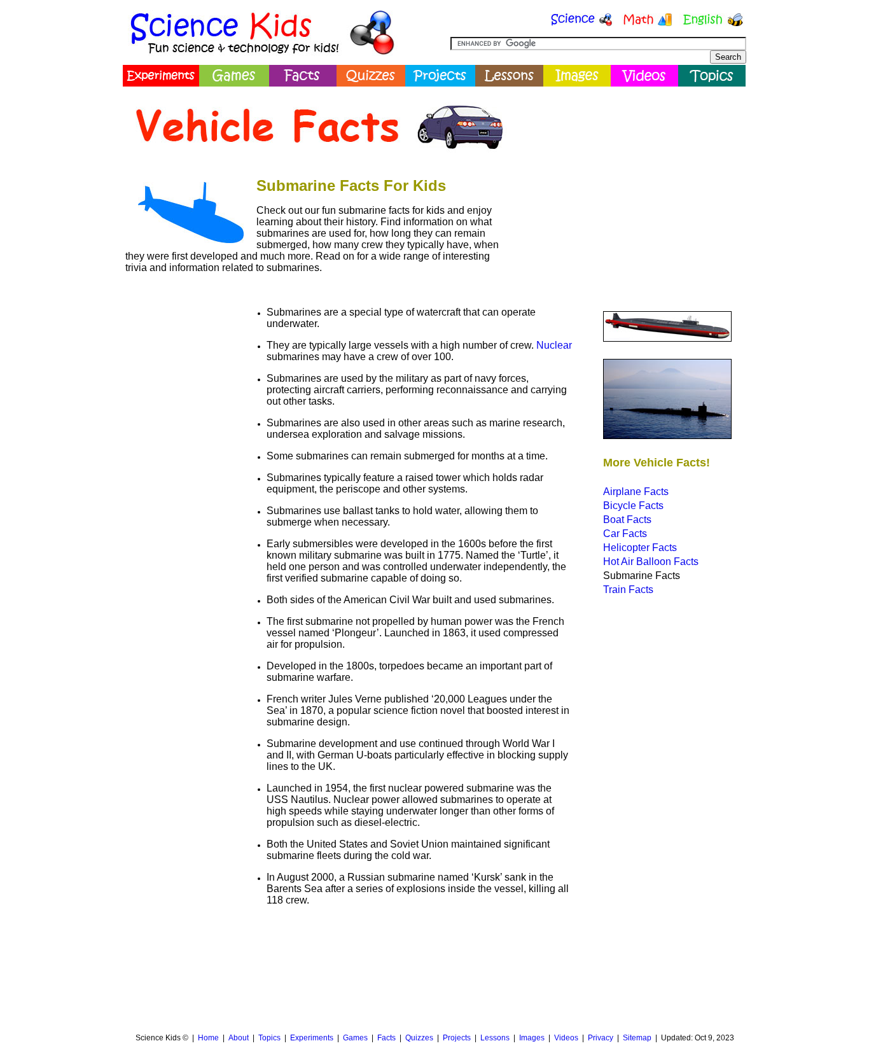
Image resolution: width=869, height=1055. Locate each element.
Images (532, 1037)
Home (208, 1037)
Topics (269, 1037)
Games (355, 1037)
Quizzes (419, 1037)
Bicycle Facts (633, 505)
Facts (386, 1037)
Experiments (311, 1037)
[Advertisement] (629, 181)
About (238, 1037)
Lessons (495, 1037)
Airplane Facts (636, 491)
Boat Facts (627, 519)
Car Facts (625, 533)
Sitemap (637, 1037)
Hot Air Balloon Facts (651, 561)
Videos (566, 1037)
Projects (457, 1037)
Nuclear (554, 345)
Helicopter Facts (640, 547)
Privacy (600, 1037)
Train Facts (628, 589)
